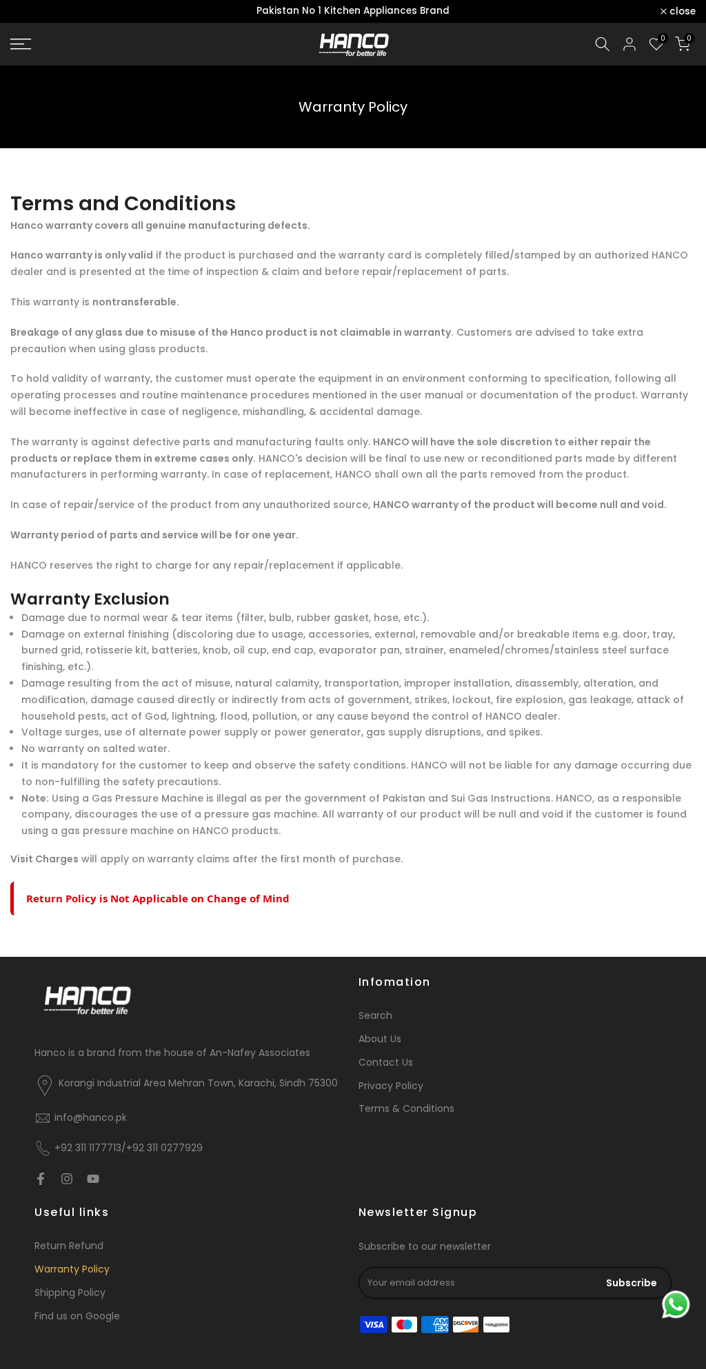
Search (375, 1015)
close (31, 12)
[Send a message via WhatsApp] (676, 1304)
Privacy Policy (391, 1086)
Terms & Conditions (406, 1108)
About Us (380, 1039)
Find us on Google (77, 1316)
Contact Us (386, 1062)
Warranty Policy (72, 1269)
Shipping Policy (69, 1292)
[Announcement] (353, 11)
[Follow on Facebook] (40, 1178)
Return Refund (68, 1246)
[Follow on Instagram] (67, 1178)
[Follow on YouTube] (93, 1178)
